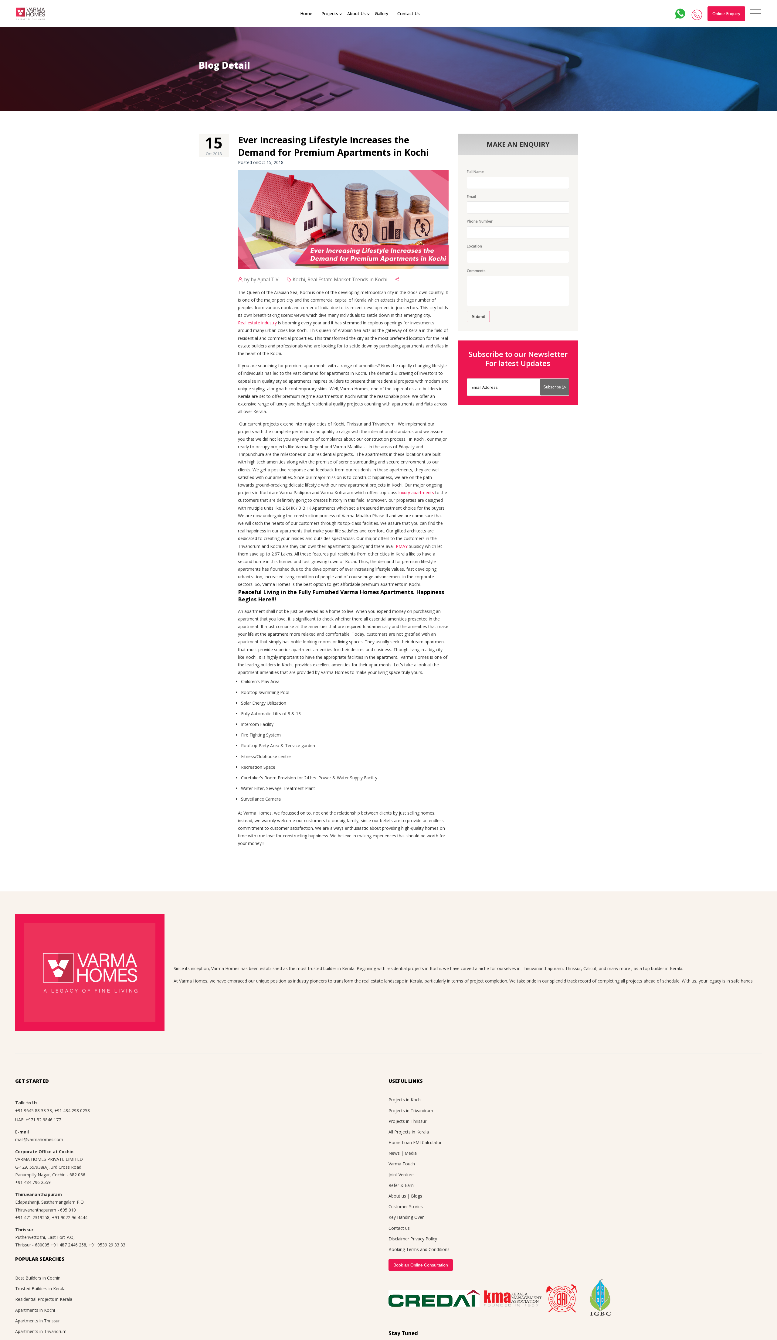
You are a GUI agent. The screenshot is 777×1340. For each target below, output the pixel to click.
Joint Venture (401, 1175)
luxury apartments (416, 492)
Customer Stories (405, 1206)
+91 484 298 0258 (72, 1110)
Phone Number (480, 221)
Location (474, 246)
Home (306, 13)
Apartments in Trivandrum (40, 1331)
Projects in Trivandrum (410, 1110)
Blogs (416, 1196)
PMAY (402, 546)
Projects (329, 13)
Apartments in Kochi (35, 1310)
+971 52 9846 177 (43, 1120)
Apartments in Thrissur (37, 1321)
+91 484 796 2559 (33, 1182)
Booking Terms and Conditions (419, 1249)
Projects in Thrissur (407, 1121)
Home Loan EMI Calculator (415, 1142)
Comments (476, 270)
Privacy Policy (423, 1239)
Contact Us (408, 13)
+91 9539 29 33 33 (107, 1245)
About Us (356, 13)
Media (411, 1153)
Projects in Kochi (405, 1099)
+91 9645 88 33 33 (33, 1110)
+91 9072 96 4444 (69, 1217)
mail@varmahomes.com (39, 1139)
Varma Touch (401, 1164)
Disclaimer (398, 1239)
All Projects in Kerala (408, 1132)
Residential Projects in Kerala (43, 1299)
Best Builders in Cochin (37, 1278)
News (394, 1153)
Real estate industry (257, 323)
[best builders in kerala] (30, 14)
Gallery (381, 13)
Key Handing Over (406, 1217)
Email (471, 196)
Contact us (399, 1228)
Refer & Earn (401, 1185)
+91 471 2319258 (32, 1217)
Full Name (475, 171)
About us (397, 1196)
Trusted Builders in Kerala (40, 1288)
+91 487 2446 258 (68, 1245)
